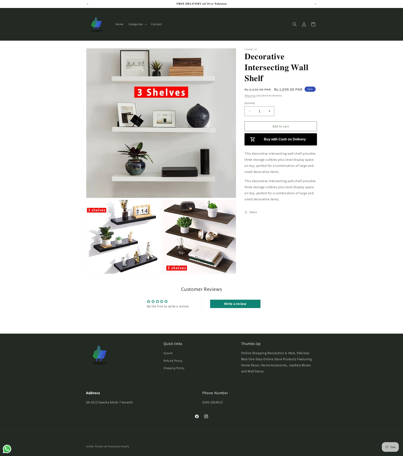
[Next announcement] (315, 4)
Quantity (250, 103)
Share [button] (253, 212)
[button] (137, 24)
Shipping (250, 95)
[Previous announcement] (87, 4)
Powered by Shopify (118, 446)
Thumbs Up (101, 446)
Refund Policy (173, 361)
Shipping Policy (174, 368)
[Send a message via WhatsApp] (7, 449)
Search (168, 353)
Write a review (235, 304)
